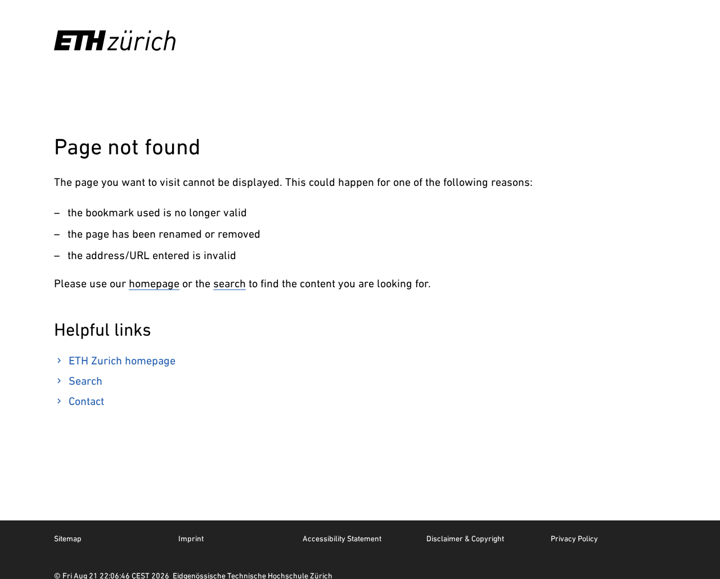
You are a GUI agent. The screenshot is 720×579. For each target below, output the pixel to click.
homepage (154, 283)
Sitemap (68, 538)
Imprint (191, 538)
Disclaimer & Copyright (465, 538)
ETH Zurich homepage (122, 360)
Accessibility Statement (342, 538)
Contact (86, 401)
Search (85, 381)
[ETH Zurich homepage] (115, 41)
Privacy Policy (574, 538)
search (229, 283)
